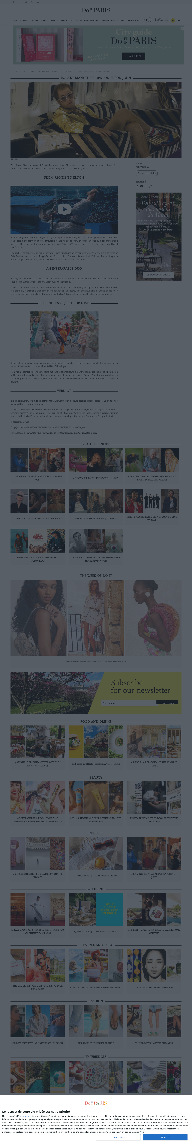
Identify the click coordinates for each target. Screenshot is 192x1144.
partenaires (25, 1116)
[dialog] (96, 1119)
